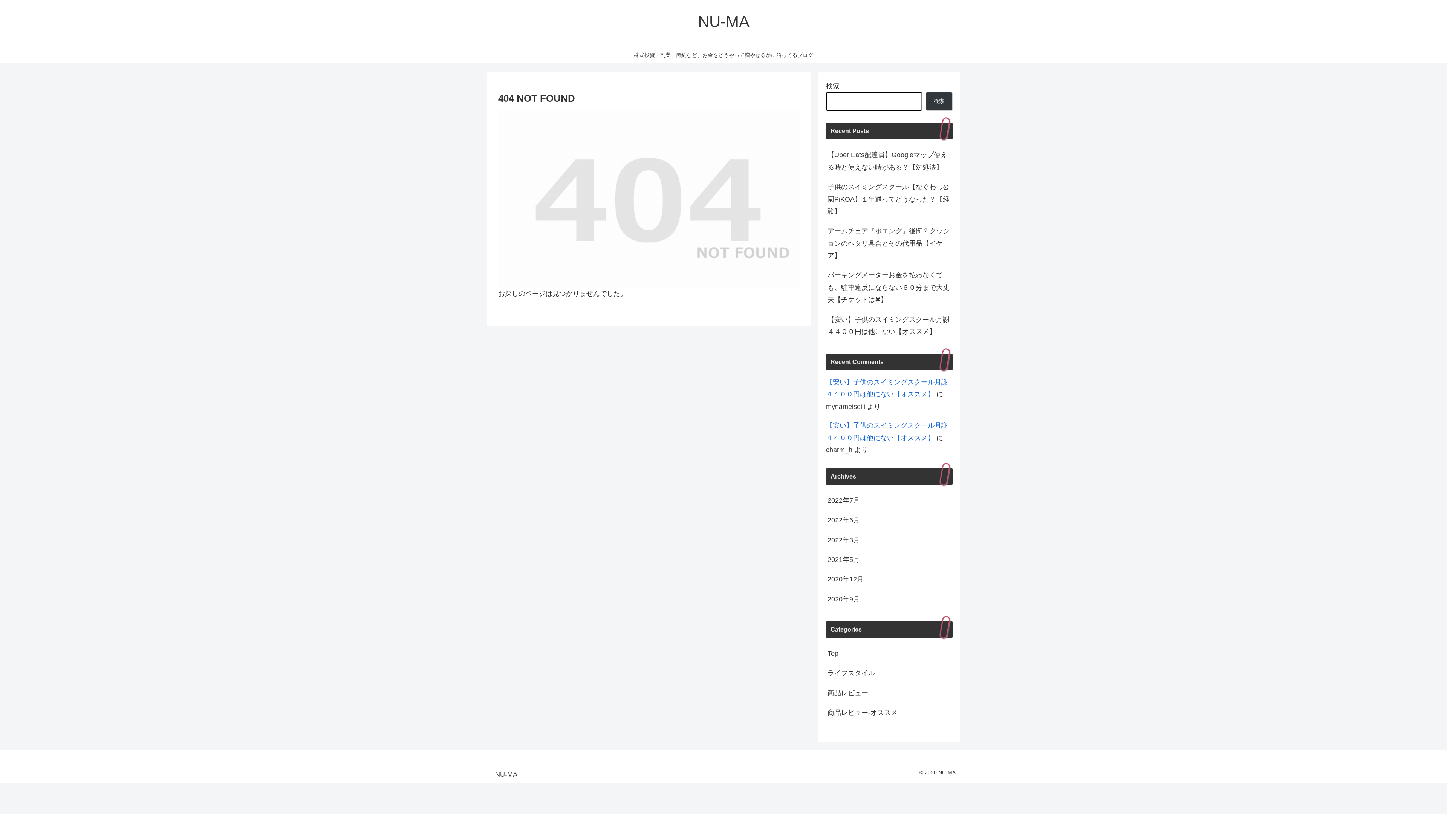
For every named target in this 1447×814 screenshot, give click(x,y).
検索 (833, 86)
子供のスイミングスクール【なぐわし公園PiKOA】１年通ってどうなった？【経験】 (889, 199)
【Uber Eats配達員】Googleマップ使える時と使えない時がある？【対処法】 (887, 161)
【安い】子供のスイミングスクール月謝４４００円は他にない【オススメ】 (889, 325)
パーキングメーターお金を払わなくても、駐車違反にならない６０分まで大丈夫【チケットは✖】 (889, 287)
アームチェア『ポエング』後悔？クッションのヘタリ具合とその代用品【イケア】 (889, 243)
